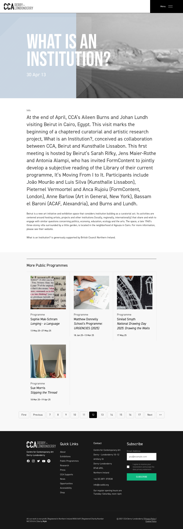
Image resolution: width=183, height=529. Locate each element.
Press (62, 469)
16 (130, 414)
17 (139, 414)
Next (149, 414)
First (23, 414)
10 (74, 414)
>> (160, 414)
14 (111, 414)
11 (84, 414)
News (62, 478)
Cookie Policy (151, 521)
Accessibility (66, 487)
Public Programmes (69, 460)
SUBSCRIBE (141, 476)
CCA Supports (66, 474)
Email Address (133, 451)
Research (64, 465)
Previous (38, 414)
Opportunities (66, 483)
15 (121, 414)
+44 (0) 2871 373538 (103, 478)
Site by (42, 521)
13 (102, 414)
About (62, 451)
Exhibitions (65, 456)
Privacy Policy (150, 518)
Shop (62, 492)
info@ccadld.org (101, 484)
